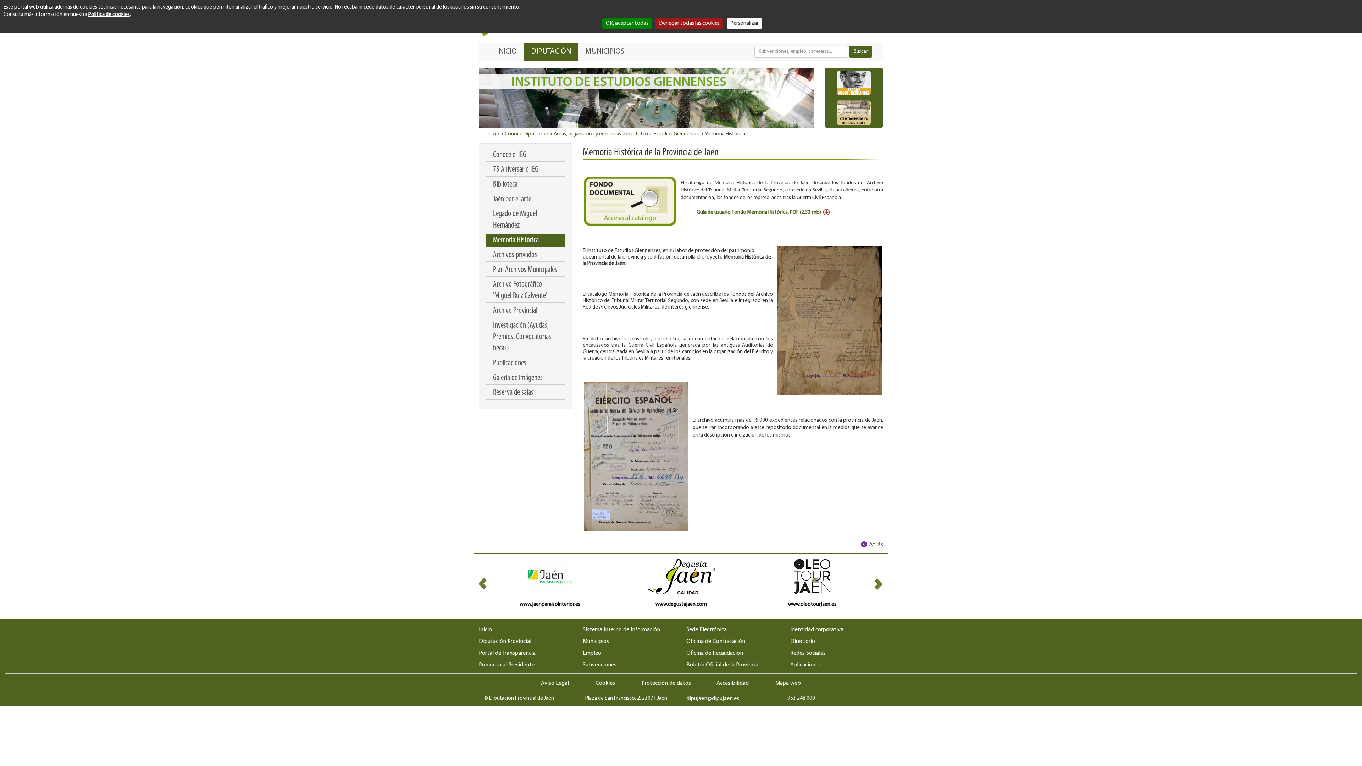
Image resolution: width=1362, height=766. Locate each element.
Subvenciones (599, 665)
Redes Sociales (808, 653)
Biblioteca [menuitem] (505, 185)
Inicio (493, 134)
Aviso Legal (555, 683)
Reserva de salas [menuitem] (513, 393)
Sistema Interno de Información (621, 630)
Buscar (861, 51)
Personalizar (744, 23)
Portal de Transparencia (507, 653)
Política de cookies (109, 14)
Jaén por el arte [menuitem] (512, 199)
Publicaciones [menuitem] (509, 363)
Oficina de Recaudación (714, 653)
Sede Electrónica (706, 630)
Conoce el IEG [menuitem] (509, 155)
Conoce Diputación (526, 134)
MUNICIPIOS (604, 51)
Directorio (802, 641)
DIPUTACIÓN (551, 51)
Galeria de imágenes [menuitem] (518, 378)
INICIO (507, 51)
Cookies (605, 683)
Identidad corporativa (816, 630)
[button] (489, 583)
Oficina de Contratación (715, 641)
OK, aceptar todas (627, 23)
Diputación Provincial (505, 641)
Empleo (592, 653)
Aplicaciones (805, 665)
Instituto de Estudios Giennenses (662, 134)
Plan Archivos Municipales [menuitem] (525, 270)
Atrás (876, 545)
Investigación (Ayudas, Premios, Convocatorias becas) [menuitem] (522, 337)
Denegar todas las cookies (689, 23)
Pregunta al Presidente (507, 665)
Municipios (596, 641)
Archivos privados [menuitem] (515, 255)
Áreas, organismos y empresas (587, 134)
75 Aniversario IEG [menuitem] (515, 170)
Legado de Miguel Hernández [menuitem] (515, 219)
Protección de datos (666, 683)
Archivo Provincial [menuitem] (515, 311)
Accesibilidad (732, 683)
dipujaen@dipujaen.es (712, 698)
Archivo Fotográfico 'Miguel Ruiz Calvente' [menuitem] (520, 290)
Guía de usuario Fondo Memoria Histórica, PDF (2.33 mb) (759, 212)
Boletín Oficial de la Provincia (722, 665)
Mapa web (788, 683)
